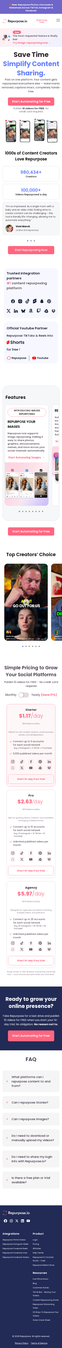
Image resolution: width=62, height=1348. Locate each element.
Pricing (36, 1244)
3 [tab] (34, 241)
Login (35, 1239)
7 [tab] (39, 511)
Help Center (38, 1252)
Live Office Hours (40, 1279)
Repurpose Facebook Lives (15, 1252)
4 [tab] (29, 511)
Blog (35, 1283)
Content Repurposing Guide (46, 1300)
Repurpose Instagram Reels (16, 1244)
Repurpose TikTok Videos (14, 1239)
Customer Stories (41, 1287)
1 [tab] (27, 241)
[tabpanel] (31, 218)
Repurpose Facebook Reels (15, 1248)
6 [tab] (36, 511)
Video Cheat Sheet (41, 1320)
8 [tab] (42, 511)
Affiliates (37, 1248)
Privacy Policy (21, 1343)
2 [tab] (31, 241)
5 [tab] (32, 511)
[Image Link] (15, 21)
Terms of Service (39, 1343)
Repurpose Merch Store (43, 1265)
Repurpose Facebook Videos (16, 1257)
